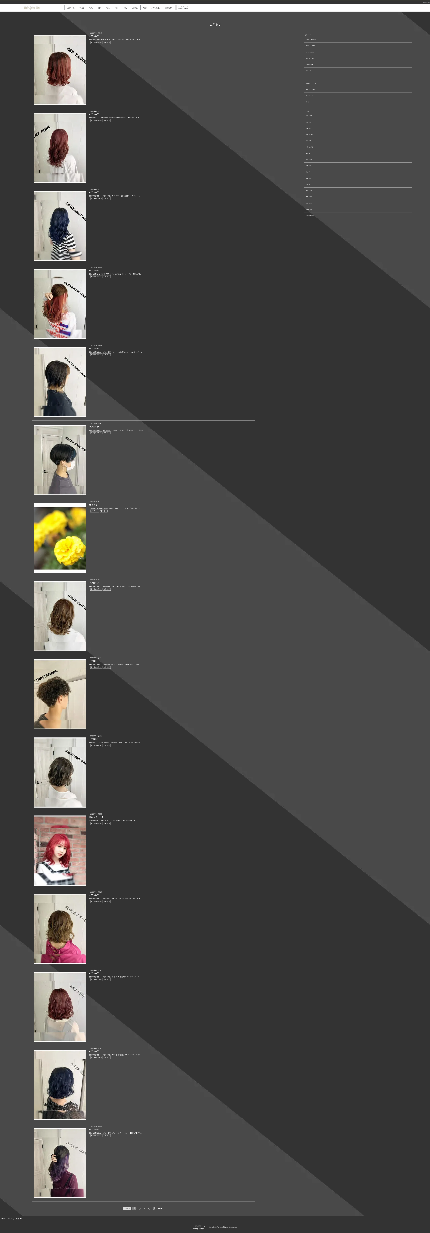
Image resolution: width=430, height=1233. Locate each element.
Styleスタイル (90, 7)
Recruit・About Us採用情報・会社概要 (183, 7)
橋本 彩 (308, 172)
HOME (3, 1219)
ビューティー (309, 95)
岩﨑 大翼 (309, 203)
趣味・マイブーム (310, 89)
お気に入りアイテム (311, 83)
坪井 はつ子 (309, 134)
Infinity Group (310, 215)
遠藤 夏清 (309, 178)
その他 (307, 102)
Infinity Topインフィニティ (71, 7)
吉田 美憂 (309, 159)
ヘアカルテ (94, 36)
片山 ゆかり (309, 122)
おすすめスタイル (96, 42)
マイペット (309, 77)
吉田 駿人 (309, 184)
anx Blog (11, 1219)
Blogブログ (125, 7)
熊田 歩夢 (309, 190)
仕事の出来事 (309, 64)
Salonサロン (99, 7)
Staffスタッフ (107, 7)
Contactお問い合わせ (134, 7)
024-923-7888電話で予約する (168, 7)
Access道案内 (144, 7)
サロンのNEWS (310, 52)
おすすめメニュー (96, 979)
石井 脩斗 (107, 42)
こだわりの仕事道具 (311, 39)
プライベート (94, 511)
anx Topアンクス (81, 7)
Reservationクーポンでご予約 (155, 7)
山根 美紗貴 (309, 147)
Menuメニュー (116, 7)
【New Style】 (96, 817)
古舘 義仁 (309, 128)
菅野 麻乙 (309, 197)
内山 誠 (308, 141)
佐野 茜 (308, 165)
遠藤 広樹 (309, 116)
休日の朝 (93, 505)
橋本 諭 (308, 153)
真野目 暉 (309, 209)
